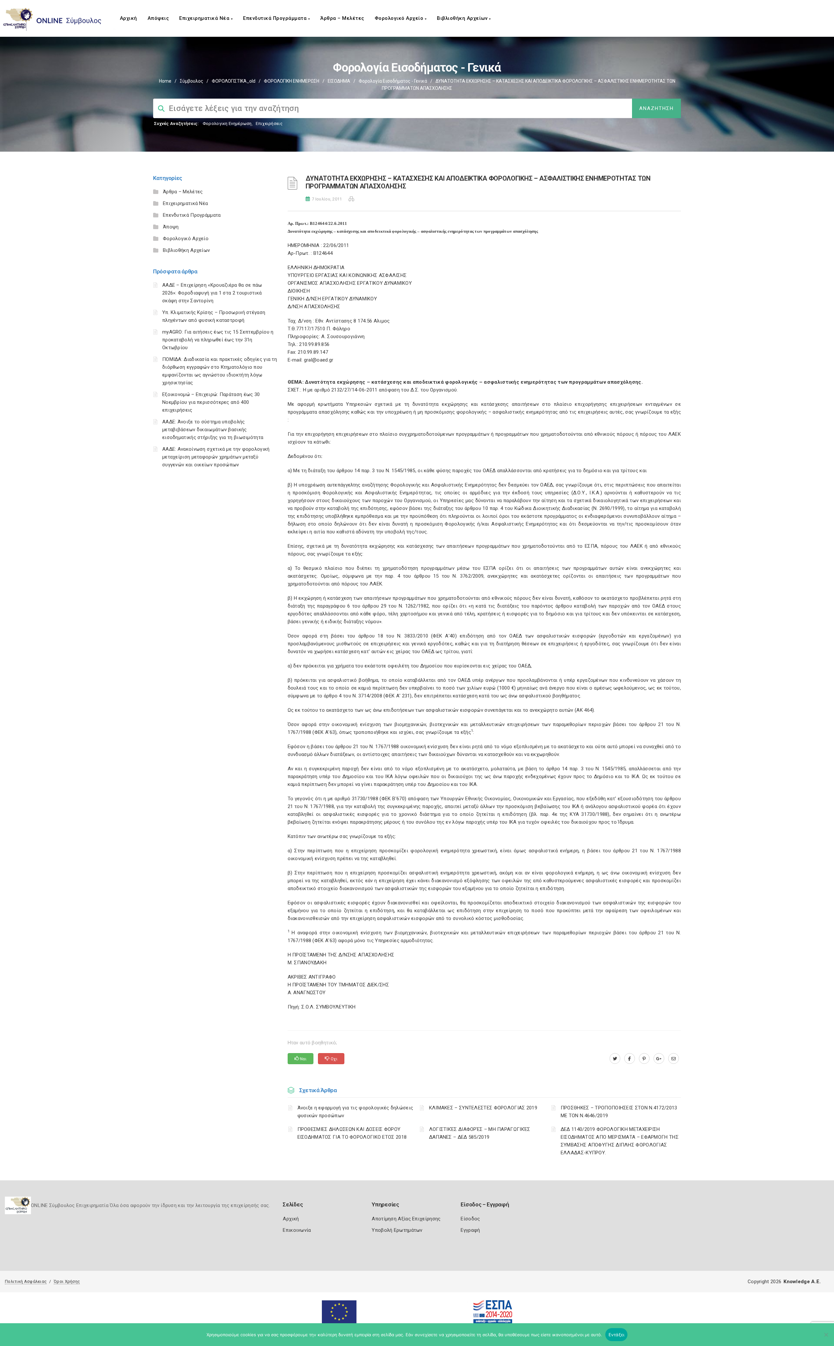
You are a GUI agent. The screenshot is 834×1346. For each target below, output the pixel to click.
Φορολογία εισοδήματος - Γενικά (393, 81)
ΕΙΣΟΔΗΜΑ (339, 81)
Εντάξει (617, 1334)
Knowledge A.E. (802, 1281)
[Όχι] (826, 1337)
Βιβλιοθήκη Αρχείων (463, 18)
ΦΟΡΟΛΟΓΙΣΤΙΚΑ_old (233, 81)
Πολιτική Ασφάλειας (26, 1281)
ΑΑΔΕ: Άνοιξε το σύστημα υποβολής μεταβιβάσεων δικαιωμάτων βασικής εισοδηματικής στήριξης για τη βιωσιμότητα (212, 429)
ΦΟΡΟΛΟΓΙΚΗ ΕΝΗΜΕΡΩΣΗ (291, 81)
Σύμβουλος (191, 81)
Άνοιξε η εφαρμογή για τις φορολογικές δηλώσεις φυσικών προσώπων (355, 1112)
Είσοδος (470, 1219)
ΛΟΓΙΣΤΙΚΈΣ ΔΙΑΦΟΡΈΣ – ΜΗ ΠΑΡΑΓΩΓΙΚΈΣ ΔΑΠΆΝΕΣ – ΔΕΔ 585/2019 (479, 1133)
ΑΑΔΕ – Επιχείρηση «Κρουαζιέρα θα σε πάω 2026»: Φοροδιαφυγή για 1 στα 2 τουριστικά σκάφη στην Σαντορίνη (212, 293)
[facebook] (629, 1059)
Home (165, 81)
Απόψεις (158, 18)
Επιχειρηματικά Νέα (205, 18)
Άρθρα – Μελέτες (342, 18)
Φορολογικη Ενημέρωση (227, 123)
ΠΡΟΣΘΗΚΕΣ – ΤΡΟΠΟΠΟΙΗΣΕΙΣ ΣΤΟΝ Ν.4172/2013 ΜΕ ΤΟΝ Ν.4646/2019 (619, 1112)
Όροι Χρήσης (67, 1281)
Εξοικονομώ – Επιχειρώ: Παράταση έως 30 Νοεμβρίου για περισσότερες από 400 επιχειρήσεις (211, 402)
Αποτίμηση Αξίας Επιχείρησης (406, 1219)
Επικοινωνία (297, 1230)
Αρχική (128, 18)
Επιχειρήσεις (269, 123)
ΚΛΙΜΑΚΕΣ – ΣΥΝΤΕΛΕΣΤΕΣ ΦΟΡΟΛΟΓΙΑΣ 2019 (483, 1108)
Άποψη (171, 227)
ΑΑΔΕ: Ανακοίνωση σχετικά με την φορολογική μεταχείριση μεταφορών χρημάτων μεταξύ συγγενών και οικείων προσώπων (216, 457)
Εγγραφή (470, 1230)
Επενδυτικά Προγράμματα (275, 18)
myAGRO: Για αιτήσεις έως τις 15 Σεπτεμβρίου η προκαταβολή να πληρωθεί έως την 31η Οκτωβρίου (218, 339)
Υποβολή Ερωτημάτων (397, 1230)
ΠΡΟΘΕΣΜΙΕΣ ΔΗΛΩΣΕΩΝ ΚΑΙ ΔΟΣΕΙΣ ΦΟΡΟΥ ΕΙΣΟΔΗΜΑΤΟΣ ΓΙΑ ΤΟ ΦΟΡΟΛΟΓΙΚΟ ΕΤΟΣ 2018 (352, 1133)
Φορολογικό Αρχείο (400, 18)
